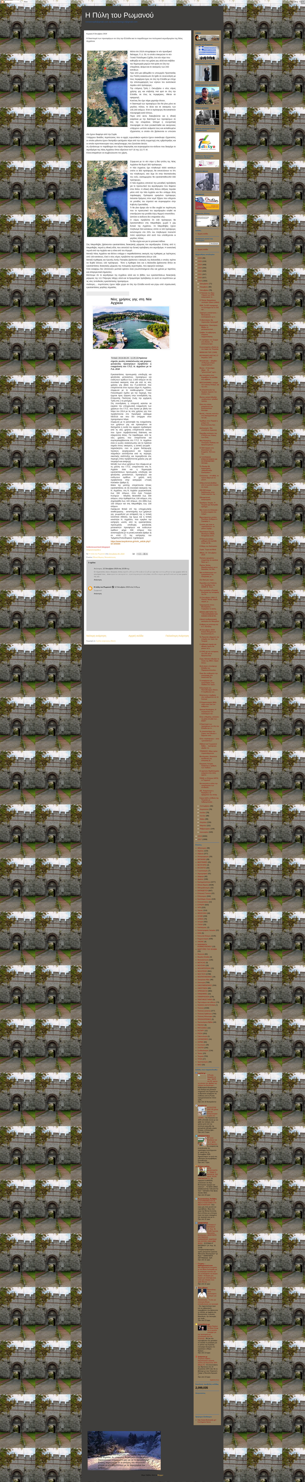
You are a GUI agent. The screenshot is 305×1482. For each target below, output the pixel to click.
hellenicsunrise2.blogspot (98, 547)
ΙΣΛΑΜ (200, 916)
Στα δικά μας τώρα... (207, 580)
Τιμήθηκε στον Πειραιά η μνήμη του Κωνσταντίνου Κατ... (209, 423)
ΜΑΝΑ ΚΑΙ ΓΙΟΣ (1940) (208, 352)
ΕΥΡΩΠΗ (201, 905)
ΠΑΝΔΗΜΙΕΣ (202, 994)
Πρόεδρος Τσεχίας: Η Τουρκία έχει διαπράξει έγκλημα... (209, 505)
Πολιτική (201, 1008)
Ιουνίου (203, 816)
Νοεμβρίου (204, 287)
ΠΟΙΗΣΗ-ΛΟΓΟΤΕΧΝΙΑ (206, 1005)
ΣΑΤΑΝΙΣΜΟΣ (203, 1039)
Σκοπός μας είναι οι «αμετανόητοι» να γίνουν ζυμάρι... (207, 526)
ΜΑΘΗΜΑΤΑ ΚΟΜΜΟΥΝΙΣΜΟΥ (205, 945)
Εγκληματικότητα (204, 882)
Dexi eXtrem (203, 1288)
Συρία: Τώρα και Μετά (208, 549)
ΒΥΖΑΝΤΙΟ (202, 868)
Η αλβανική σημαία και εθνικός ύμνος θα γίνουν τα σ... (208, 646)
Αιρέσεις (201, 851)
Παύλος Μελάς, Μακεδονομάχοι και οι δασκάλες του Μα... (208, 567)
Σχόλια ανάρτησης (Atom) (106, 641)
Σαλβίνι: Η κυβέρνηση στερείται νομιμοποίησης (208, 334)
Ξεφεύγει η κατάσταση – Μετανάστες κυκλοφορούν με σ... (209, 315)
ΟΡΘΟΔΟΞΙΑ (203, 991)
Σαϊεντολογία (202, 1036)
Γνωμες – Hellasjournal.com (205, 1264)
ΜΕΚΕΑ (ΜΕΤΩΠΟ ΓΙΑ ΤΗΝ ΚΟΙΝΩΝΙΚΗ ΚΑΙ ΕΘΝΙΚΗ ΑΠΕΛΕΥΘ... (209, 614)
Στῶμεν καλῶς (204, 1166)
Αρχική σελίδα (136, 635)
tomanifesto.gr (204, 1324)
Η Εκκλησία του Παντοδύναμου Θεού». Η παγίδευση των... (209, 690)
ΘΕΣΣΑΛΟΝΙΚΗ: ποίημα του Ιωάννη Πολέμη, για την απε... (209, 385)
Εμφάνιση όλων (214, 1380)
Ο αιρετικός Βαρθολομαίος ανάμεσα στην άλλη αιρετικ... (209, 773)
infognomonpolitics (93, 550)
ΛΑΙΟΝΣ (201, 942)
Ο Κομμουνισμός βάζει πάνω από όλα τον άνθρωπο (208, 704)
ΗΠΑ (199, 907)
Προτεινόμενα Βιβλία (205, 1022)
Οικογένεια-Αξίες (204, 980)
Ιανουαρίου (204, 832)
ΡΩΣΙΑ (200, 1033)
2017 (200, 839)
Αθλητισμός (202, 848)
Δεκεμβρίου (204, 284)
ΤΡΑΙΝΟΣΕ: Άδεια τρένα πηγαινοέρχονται (208, 752)
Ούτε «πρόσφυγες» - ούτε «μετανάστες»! (209, 740)
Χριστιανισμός (203, 1062)
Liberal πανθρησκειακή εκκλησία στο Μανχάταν (209, 620)
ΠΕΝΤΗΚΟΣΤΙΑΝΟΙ (205, 999)
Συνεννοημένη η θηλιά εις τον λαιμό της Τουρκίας (209, 348)
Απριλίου (203, 822)
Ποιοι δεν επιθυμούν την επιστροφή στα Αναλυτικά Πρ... (209, 675)
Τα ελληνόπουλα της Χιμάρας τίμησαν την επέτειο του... (208, 392)
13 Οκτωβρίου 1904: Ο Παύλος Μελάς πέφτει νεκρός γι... (209, 600)
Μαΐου (202, 819)
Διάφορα (201, 876)
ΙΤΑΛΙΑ (200, 924)
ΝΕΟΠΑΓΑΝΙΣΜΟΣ (205, 977)
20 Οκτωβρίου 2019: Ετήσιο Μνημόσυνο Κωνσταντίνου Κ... (208, 632)
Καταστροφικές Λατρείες (206, 930)
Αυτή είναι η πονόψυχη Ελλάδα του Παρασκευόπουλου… (208, 668)
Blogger (160, 1475)
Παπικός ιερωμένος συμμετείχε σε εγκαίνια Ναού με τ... (209, 560)
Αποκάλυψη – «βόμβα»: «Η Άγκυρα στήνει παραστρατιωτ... (209, 363)
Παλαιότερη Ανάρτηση (177, 635)
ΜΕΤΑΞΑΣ (201, 962)
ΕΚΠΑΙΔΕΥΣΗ (203, 891)
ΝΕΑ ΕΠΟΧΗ (202, 971)
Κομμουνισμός (203, 939)
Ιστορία (200, 922)
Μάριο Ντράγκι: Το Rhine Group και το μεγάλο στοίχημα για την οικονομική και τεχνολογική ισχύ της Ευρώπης (208, 1332)
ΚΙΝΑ (199, 933)
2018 (200, 836)
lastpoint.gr (202, 1357)
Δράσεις (200, 879)
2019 (200, 281)
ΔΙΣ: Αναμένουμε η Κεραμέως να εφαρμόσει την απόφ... (209, 793)
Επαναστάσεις (203, 902)
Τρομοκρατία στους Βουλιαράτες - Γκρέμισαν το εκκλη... (208, 607)
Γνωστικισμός (203, 871)
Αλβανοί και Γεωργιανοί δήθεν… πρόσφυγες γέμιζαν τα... (208, 746)
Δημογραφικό (202, 873)
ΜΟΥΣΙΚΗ (201, 965)
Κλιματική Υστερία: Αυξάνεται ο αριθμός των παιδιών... (208, 766)
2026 (200, 258)
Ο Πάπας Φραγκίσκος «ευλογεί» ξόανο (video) (209, 301)
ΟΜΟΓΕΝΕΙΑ (202, 988)
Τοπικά (114, 358)
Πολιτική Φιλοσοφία (205, 1016)
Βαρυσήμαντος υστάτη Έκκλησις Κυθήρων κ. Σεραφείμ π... (209, 519)
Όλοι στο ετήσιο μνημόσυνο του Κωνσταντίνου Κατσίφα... (206, 407)
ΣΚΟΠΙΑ (201, 1048)
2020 (200, 278)
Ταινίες (200, 1053)
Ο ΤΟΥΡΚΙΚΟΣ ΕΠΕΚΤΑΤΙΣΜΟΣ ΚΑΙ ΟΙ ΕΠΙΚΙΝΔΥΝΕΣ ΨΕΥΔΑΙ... (208, 460)
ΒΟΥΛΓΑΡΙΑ (202, 865)
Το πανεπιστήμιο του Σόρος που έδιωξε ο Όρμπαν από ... (208, 733)
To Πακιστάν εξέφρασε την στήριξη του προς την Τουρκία (209, 639)
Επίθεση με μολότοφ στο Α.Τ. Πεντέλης (209, 625)
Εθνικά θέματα (98, 557)
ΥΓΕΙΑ (200, 1059)
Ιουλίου (203, 812)
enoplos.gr (202, 1105)
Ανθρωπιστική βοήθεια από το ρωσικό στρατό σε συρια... (209, 485)
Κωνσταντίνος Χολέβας (207, 1199)
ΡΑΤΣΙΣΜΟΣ (202, 1028)
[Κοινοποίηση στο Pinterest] (147, 554)
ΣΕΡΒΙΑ (200, 1042)
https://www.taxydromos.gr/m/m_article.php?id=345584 (131, 542)
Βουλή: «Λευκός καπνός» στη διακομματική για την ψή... (209, 416)
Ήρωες (200, 910)
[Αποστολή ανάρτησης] (133, 554)
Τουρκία (200, 1056)
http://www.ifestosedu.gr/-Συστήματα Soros (207, 1421)
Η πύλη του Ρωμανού (102, 587)
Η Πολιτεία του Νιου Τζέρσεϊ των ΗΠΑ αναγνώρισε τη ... (207, 295)
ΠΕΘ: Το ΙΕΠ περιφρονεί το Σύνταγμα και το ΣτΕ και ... (209, 307)
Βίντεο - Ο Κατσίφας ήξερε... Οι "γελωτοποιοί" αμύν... (208, 370)
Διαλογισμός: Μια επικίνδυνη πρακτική (208, 429)
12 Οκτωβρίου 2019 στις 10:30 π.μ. (116, 569)
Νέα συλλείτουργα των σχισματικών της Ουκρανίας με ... (208, 574)
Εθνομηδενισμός (204, 888)
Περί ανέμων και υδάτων (207, 1002)
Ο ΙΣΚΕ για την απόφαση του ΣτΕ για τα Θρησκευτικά (209, 654)
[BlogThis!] (140, 554)
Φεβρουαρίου (205, 829)
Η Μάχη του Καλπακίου (208, 546)
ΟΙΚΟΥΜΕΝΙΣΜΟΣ (205, 985)
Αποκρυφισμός (203, 856)
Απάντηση (98, 580)
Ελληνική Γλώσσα (204, 893)
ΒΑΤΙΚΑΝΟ (202, 859)
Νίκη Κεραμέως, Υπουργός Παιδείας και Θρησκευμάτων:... (209, 443)
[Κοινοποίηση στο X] (142, 554)
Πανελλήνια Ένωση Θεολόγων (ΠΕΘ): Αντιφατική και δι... (207, 534)
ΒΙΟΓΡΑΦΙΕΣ (202, 862)
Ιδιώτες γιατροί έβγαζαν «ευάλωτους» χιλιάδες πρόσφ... (209, 399)
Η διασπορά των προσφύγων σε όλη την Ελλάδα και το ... (209, 726)
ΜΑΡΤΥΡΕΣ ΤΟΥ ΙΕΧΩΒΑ (207, 949)
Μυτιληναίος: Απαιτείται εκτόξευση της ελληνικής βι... (208, 758)
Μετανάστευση (110, 557)
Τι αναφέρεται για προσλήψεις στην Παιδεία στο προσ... (208, 683)
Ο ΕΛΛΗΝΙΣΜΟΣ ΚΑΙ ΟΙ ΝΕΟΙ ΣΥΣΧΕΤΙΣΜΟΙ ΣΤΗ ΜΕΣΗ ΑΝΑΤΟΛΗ (207, 1203)
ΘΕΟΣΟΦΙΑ (202, 913)
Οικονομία (201, 982)
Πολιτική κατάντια (204, 1011)
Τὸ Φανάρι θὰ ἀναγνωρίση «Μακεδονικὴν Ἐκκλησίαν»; (206, 469)
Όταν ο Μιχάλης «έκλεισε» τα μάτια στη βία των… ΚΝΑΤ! (209, 719)
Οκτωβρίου (204, 290)
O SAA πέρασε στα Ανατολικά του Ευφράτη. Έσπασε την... (207, 451)
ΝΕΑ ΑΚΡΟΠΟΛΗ (204, 968)
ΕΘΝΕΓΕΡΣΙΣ (203, 1223)
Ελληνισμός (202, 896)
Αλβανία (200, 854)
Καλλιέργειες (202, 927)
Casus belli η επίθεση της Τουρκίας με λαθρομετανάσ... (209, 800)
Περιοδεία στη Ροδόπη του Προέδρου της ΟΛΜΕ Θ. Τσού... (208, 585)
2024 (200, 265)
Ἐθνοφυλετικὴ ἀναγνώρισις (205, 498)
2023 (200, 268)
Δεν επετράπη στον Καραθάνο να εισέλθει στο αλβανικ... (208, 377)
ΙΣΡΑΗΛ (200, 919)
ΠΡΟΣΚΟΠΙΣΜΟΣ (204, 1019)
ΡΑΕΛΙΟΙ (201, 1025)
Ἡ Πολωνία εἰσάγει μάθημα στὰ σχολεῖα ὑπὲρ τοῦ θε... (208, 541)
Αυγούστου (204, 809)
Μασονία (201, 954)
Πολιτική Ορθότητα (205, 1014)
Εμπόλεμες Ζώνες (204, 899)
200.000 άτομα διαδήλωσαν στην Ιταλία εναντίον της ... (208, 492)
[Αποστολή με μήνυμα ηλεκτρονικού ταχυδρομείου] (138, 554)
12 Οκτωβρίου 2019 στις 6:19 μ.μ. (127, 587)
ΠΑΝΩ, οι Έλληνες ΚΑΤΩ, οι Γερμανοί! (209, 779)
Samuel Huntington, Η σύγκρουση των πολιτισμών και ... (208, 712)
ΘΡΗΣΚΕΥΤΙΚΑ (204, 1136)
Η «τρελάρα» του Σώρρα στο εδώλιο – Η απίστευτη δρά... (209, 342)
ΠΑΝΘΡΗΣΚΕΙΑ (203, 997)
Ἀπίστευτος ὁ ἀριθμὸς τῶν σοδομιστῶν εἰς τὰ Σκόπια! (209, 697)
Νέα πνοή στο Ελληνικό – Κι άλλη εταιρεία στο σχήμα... (209, 512)
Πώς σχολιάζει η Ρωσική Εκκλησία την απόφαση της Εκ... (209, 592)
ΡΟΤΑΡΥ (201, 1031)
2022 (200, 271)
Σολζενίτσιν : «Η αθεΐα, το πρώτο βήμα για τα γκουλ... (209, 478)
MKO (199, 1065)
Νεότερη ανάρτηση (96, 635)
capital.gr (202, 1073)
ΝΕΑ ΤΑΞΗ (202, 974)
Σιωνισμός (201, 1045)
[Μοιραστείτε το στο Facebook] (144, 554)
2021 (200, 274)
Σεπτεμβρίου (205, 806)
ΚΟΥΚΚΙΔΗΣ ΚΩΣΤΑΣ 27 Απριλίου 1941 (209, 356)
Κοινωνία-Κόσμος (204, 936)
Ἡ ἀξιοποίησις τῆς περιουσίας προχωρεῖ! (209, 321)
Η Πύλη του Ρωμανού (119, 15)
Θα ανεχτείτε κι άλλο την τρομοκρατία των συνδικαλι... (209, 785)
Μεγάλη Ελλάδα (203, 957)
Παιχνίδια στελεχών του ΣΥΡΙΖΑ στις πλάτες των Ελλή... (208, 435)
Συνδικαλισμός (203, 1050)
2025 (200, 261)
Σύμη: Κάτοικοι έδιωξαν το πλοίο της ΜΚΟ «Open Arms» (209, 661)
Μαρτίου (203, 825)
